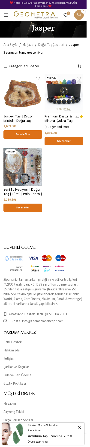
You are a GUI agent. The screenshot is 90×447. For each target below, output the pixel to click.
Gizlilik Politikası (14, 383)
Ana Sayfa (10, 44)
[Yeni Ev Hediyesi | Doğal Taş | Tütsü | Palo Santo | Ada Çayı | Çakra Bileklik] (22, 167)
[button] (22, 134)
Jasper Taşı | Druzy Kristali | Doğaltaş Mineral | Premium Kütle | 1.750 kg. (22, 123)
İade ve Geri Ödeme (17, 375)
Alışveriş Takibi (13, 411)
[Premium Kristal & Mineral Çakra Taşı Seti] (64, 93)
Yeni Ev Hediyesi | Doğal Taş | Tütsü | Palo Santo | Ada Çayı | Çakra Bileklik (22, 194)
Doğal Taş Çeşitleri (51, 44)
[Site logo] (36, 14)
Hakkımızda (11, 350)
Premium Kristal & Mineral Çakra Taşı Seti (59, 120)
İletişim (8, 358)
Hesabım (9, 403)
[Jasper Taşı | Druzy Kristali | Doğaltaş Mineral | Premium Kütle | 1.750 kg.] (22, 93)
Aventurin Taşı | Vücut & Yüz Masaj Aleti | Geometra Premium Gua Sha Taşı (52, 436)
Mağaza (27, 44)
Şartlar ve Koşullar (16, 367)
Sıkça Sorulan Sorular (18, 420)
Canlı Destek (12, 342)
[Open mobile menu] (5, 15)
